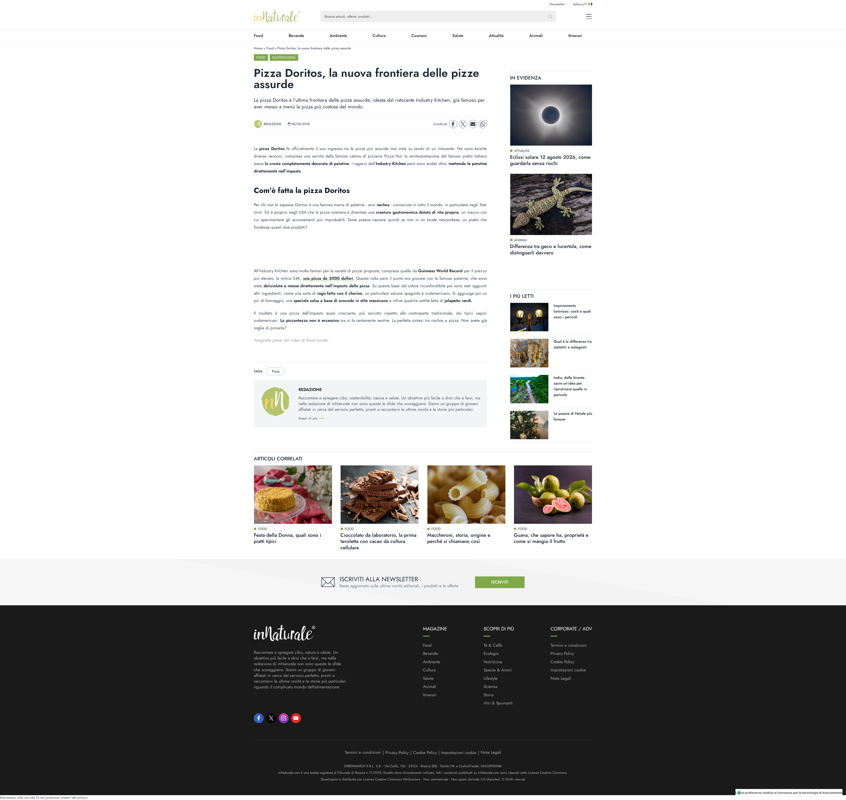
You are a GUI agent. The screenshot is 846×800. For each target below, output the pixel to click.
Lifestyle (490, 678)
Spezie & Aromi (498, 670)
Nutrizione (493, 662)
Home (258, 48)
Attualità (496, 36)
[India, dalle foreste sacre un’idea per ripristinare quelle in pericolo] (529, 389)
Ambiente (338, 36)
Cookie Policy (562, 662)
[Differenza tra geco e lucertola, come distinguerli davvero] (551, 204)
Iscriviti (499, 582)
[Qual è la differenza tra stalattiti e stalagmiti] (529, 353)
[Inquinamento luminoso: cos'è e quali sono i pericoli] (529, 317)
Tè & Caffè (493, 645)
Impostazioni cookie (568, 670)
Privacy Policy (562, 653)
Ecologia (491, 653)
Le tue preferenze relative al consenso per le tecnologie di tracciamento (788, 792)
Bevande (296, 36)
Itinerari (575, 36)
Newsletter (557, 4)
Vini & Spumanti (498, 703)
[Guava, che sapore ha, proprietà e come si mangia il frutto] (553, 494)
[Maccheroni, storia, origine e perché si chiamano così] (466, 494)
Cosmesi (419, 36)
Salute (457, 36)
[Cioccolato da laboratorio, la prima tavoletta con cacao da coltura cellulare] (379, 494)
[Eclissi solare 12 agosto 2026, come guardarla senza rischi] (551, 115)
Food (258, 36)
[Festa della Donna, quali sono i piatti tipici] (293, 494)
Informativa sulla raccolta (17, 797)
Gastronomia (284, 57)
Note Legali (561, 678)
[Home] (277, 16)
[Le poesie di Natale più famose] (529, 425)
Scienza (490, 686)
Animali (536, 36)
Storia (489, 695)
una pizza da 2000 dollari (328, 278)
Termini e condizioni (569, 645)
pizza (276, 371)
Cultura (379, 36)
